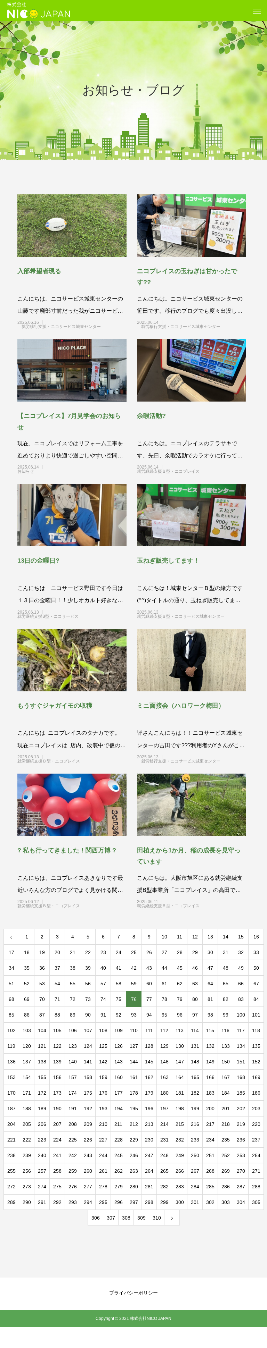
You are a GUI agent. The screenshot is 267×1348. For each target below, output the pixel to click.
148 (195, 1061)
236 (241, 1140)
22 (88, 952)
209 (88, 1124)
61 (164, 983)
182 (195, 1093)
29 (195, 952)
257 (42, 1171)
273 (27, 1186)
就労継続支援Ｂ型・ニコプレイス (181, 471)
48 (225, 968)
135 (256, 1046)
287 (241, 1186)
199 (195, 1108)
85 (11, 1015)
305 (256, 1202)
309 (141, 1218)
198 (180, 1108)
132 (210, 1046)
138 (42, 1061)
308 (126, 1218)
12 (195, 937)
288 (256, 1186)
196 (149, 1108)
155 (42, 1077)
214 (164, 1124)
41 (118, 968)
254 (256, 1155)
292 (57, 1202)
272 (11, 1186)
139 (57, 1061)
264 (149, 1171)
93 (134, 1015)
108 (103, 1030)
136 (11, 1061)
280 (134, 1186)
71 (57, 999)
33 (256, 952)
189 (42, 1108)
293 (72, 1202)
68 (11, 999)
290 (27, 1202)
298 (149, 1202)
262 (118, 1171)
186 (256, 1093)
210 (103, 1124)
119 (11, 1046)
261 (103, 1171)
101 (256, 1015)
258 (57, 1171)
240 (42, 1155)
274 (42, 1186)
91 (103, 1015)
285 (210, 1186)
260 (88, 1171)
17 (11, 952)
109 (118, 1030)
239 (27, 1155)
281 (149, 1186)
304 (241, 1202)
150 (225, 1061)
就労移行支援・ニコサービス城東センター (61, 327)
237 (256, 1140)
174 (72, 1093)
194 (118, 1108)
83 (241, 999)
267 (195, 1171)
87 (42, 1015)
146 (164, 1061)
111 (149, 1030)
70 (42, 999)
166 (210, 1077)
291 (42, 1202)
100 (241, 1015)
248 (164, 1155)
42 (134, 968)
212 (134, 1124)
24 (118, 952)
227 (103, 1140)
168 (241, 1077)
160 (118, 1077)
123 (72, 1046)
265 (164, 1171)
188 (27, 1108)
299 (164, 1202)
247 (149, 1155)
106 (72, 1030)
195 (134, 1108)
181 (180, 1093)
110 (134, 1030)
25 (134, 952)
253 (241, 1155)
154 (27, 1077)
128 (149, 1046)
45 (180, 968)
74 (103, 999)
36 (42, 968)
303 (225, 1202)
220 (256, 1124)
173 (57, 1093)
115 (210, 1030)
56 (88, 983)
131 (195, 1046)
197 (164, 1108)
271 (256, 1171)
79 (180, 999)
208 (72, 1124)
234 (210, 1140)
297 (134, 1202)
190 (57, 1108)
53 (42, 983)
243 (88, 1155)
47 (210, 968)
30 (210, 952)
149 (210, 1061)
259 (72, 1171)
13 (210, 937)
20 (57, 952)
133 (225, 1046)
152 (256, 1061)
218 (225, 1124)
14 (225, 937)
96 (180, 1015)
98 (210, 1015)
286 (225, 1186)
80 (195, 999)
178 (134, 1093)
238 (11, 1155)
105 (57, 1030)
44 (164, 968)
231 (164, 1140)
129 (164, 1046)
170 (11, 1093)
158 (88, 1077)
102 (11, 1030)
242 (72, 1155)
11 (179, 937)
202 (241, 1108)
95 (164, 1015)
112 (164, 1030)
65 (225, 983)
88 (57, 1015)
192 (88, 1108)
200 (210, 1108)
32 (241, 952)
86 (27, 1015)
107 (88, 1030)
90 (88, 1015)
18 (27, 952)
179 (149, 1093)
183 (210, 1093)
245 (118, 1155)
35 (27, 968)
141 (88, 1061)
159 (103, 1077)
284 (195, 1186)
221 (11, 1140)
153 (11, 1077)
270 (241, 1171)
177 (118, 1093)
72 (72, 999)
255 (11, 1171)
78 (164, 999)
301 (195, 1202)
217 (210, 1124)
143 (118, 1061)
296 (118, 1202)
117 (241, 1030)
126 (118, 1046)
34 (11, 968)
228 (118, 1140)
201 (225, 1108)
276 (72, 1186)
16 (256, 937)
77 (149, 999)
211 (118, 1124)
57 (103, 983)
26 (149, 952)
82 (225, 999)
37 (57, 968)
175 (88, 1093)
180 (164, 1093)
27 (164, 952)
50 (256, 968)
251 (210, 1155)
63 (195, 983)
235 (225, 1140)
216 (195, 1124)
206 (42, 1124)
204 (11, 1124)
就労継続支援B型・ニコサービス (60, 616)
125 (103, 1046)
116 (225, 1030)
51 (11, 983)
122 (57, 1046)
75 (118, 999)
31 (225, 952)
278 (103, 1186)
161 (134, 1077)
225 (72, 1140)
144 (134, 1061)
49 (241, 968)
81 (210, 999)
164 (180, 1077)
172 (42, 1093)
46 (195, 968)
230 (149, 1140)
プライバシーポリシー (133, 1293)
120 (27, 1046)
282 (164, 1186)
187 (11, 1108)
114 (195, 1030)
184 (225, 1093)
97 (195, 1015)
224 (57, 1140)
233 (195, 1140)
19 (42, 952)
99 (225, 1015)
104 (42, 1030)
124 (88, 1046)
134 (241, 1046)
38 (72, 968)
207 (57, 1124)
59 (134, 983)
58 (118, 983)
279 (118, 1186)
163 (164, 1077)
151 (241, 1061)
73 (88, 999)
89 (72, 1015)
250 (195, 1155)
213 (149, 1124)
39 (88, 968)
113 (180, 1030)
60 (149, 983)
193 (103, 1108)
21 (72, 952)
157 (72, 1077)
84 (256, 999)
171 (27, 1093)
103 (27, 1030)
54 (57, 983)
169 (256, 1077)
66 (241, 983)
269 (225, 1171)
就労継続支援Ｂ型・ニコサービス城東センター (181, 616)
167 (225, 1077)
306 (95, 1218)
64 (210, 983)
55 (72, 983)
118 (256, 1030)
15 (241, 937)
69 (27, 999)
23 (103, 952)
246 (134, 1155)
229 (134, 1140)
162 (149, 1077)
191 (72, 1108)
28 (180, 952)
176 (103, 1093)
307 (111, 1218)
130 (180, 1046)
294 (88, 1202)
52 (27, 983)
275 (57, 1186)
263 (134, 1171)
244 (103, 1155)
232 (180, 1140)
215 (180, 1124)
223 (42, 1140)
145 (149, 1061)
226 (88, 1140)
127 (134, 1046)
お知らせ (61, 471)
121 (42, 1046)
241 (57, 1155)
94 (149, 1015)
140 (72, 1061)
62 (180, 983)
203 (256, 1108)
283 (180, 1186)
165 (195, 1077)
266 (180, 1171)
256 (27, 1171)
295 (103, 1202)
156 (57, 1077)
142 (103, 1061)
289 (11, 1202)
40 (103, 968)
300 (180, 1202)
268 (210, 1171)
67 (256, 983)
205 (27, 1124)
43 (149, 968)
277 (88, 1186)
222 (27, 1140)
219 (241, 1124)
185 (241, 1093)
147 (180, 1061)
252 (225, 1155)
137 (27, 1061)
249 (180, 1155)
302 (210, 1202)
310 (157, 1218)
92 (118, 1015)
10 (164, 937)
